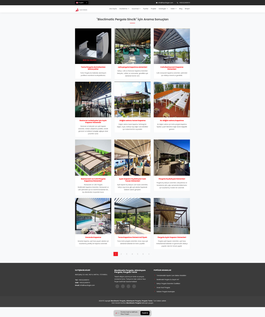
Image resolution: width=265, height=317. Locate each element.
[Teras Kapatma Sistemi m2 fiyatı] (132, 216)
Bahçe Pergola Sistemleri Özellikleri (168, 283)
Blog (180, 9)
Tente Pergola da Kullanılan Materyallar (93, 68)
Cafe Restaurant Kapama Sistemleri (171, 68)
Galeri (173, 9)
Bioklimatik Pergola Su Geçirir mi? (167, 279)
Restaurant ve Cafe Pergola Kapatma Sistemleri (93, 180)
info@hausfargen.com (165, 2)
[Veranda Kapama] (93, 216)
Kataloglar (162, 9)
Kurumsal (135, 9)
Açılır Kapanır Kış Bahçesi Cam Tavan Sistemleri (132, 180)
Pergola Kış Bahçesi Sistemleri (172, 179)
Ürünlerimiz (123, 9)
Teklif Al (145, 313)
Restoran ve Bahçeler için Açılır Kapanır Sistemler (93, 121)
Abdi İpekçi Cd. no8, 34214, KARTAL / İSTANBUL (91, 274)
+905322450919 (184, 2)
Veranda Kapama (93, 237)
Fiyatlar (145, 9)
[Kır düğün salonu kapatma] (172, 99)
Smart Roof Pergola (163, 287)
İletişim (187, 9)
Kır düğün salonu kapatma (172, 120)
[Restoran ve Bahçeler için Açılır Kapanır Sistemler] (93, 99)
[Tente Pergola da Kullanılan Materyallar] (93, 46)
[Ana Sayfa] (81, 10)
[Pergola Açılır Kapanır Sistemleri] (172, 216)
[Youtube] (150, 2)
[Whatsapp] (153, 2)
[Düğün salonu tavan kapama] (132, 99)
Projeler (153, 9)
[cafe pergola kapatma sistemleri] (132, 46)
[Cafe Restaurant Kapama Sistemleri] (172, 46)
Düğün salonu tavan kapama (133, 120)
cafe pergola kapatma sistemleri (132, 67)
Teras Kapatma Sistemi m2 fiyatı (132, 237)
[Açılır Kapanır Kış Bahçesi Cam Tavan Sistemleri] (132, 157)
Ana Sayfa (113, 9)
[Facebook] (145, 2)
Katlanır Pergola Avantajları (165, 291)
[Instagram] (148, 2)
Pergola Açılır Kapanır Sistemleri (172, 237)
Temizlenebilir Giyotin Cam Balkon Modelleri (171, 275)
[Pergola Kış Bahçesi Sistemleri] (172, 157)
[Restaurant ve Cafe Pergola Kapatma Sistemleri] (93, 157)
